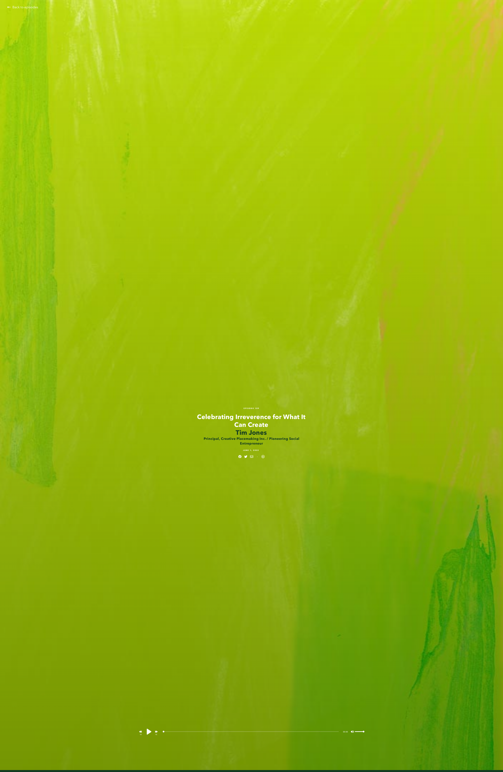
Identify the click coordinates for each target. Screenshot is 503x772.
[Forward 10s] (156, 731)
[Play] (148, 731)
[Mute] (352, 731)
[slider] (251, 732)
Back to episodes (25, 7)
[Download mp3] (263, 456)
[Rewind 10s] (140, 731)
